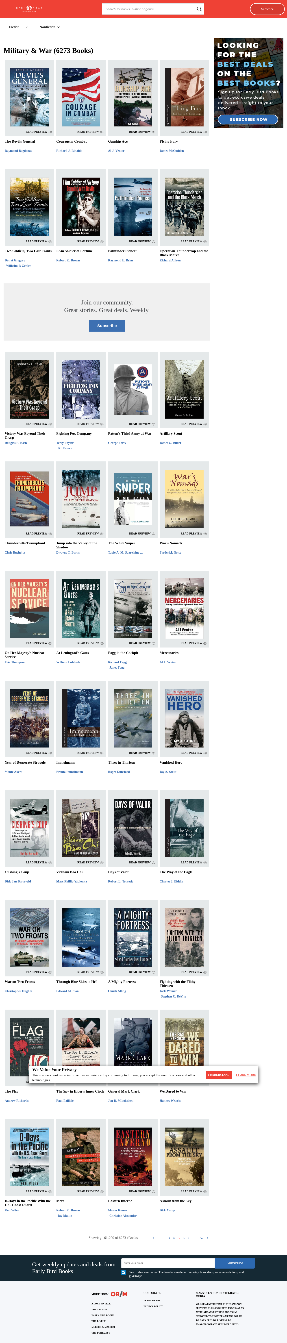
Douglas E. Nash (16, 443)
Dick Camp (167, 1210)
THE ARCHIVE (99, 1309)
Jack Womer (168, 991)
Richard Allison (170, 260)
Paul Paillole (65, 1100)
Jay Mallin (65, 1215)
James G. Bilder (170, 443)
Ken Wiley (12, 1210)
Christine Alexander (123, 1215)
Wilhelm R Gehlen (18, 265)
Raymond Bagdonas (18, 150)
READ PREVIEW (36, 131)
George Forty (117, 443)
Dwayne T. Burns (68, 552)
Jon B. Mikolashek (120, 1100)
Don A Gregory (15, 260)
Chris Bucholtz (15, 552)
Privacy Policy (153, 1306)
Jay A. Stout (168, 772)
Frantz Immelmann (69, 772)
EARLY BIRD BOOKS (102, 1315)
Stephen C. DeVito (173, 996)
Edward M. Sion (67, 991)
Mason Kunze (117, 1210)
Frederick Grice (170, 552)
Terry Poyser (65, 443)
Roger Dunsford (119, 772)
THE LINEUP (98, 1321)
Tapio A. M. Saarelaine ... (125, 552)
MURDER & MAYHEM (103, 1327)
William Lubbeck (68, 662)
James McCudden (172, 150)
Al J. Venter (116, 150)
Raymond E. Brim (120, 260)
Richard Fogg (117, 662)
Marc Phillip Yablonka (71, 881)
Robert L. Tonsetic (120, 881)
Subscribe (267, 9)
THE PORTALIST (100, 1333)
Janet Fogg (116, 667)
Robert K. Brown (68, 260)
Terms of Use (152, 1300)
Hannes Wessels (170, 1100)
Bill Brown (65, 448)
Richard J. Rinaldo (69, 150)
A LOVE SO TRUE (101, 1303)
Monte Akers (13, 772)
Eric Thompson (15, 662)
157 (201, 1238)
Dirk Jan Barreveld (18, 881)
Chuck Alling (117, 991)
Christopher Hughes (18, 991)
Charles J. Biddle (171, 881)
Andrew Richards (16, 1100)
